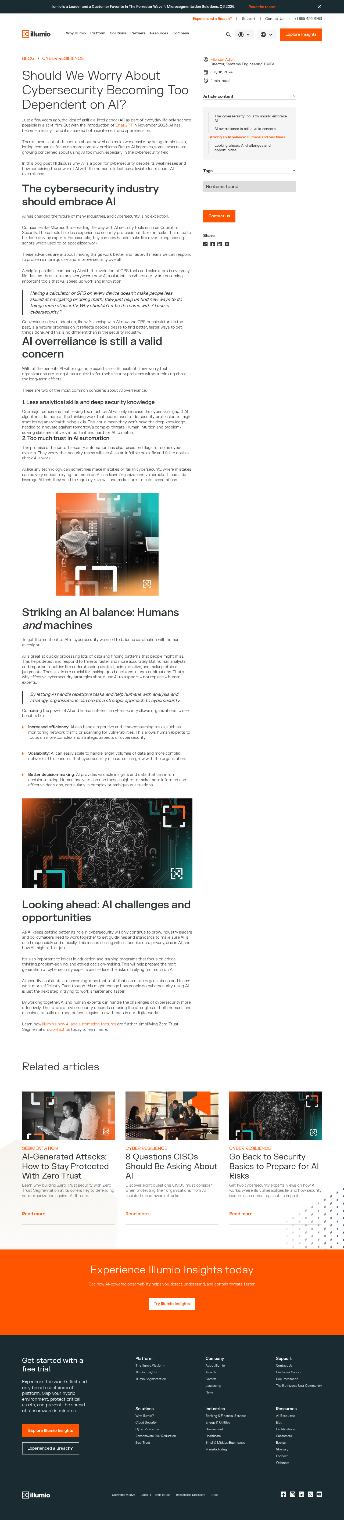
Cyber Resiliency (147, 1429)
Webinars (282, 1463)
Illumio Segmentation (150, 1379)
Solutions (118, 33)
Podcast (282, 1456)
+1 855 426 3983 (308, 18)
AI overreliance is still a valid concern (245, 129)
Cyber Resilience (63, 58)
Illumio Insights (146, 1372)
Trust (214, 1495)
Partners (137, 33)
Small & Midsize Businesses (225, 1443)
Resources (159, 33)
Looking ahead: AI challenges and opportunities (242, 147)
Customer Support (289, 1372)
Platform (97, 33)
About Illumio (215, 1366)
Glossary (282, 1449)
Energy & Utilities (218, 1423)
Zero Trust (142, 1443)
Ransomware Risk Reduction (155, 1436)
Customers (284, 1436)
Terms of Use (161, 1495)
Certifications (285, 1429)
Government (214, 1429)
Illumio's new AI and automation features (79, 1024)
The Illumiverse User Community (299, 1386)
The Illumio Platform (149, 1366)
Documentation (287, 1379)
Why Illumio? (144, 1416)
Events (281, 1443)
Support (248, 18)
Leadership (213, 1386)
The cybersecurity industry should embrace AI (250, 118)
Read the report (262, 7)
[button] (228, 34)
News (209, 1393)
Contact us (59, 1029)
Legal (144, 1495)
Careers (211, 1379)
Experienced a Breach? (212, 18)
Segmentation (40, 1148)
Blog (28, 58)
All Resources (285, 1416)
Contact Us (274, 18)
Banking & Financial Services (226, 1416)
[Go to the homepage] (36, 34)
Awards (211, 1372)
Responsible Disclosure (190, 1495)
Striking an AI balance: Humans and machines (247, 137)
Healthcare (213, 1436)
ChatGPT (124, 125)
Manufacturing (216, 1449)
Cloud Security (146, 1423)
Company (181, 33)
